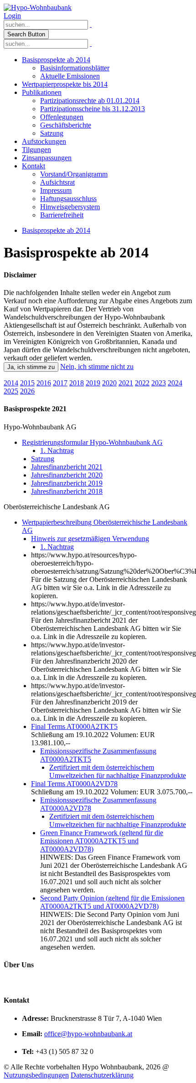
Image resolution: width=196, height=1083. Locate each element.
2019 (93, 383)
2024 (175, 383)
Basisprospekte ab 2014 (56, 60)
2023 (158, 383)
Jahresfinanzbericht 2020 (67, 475)
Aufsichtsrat (57, 182)
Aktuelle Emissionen (70, 76)
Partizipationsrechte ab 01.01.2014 (89, 100)
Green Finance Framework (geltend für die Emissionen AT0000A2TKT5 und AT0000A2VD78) (101, 841)
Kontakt (33, 166)
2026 (27, 391)
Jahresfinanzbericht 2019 (67, 483)
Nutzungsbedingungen (36, 1075)
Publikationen (42, 92)
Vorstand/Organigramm (74, 174)
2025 (11, 391)
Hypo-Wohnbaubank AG (40, 427)
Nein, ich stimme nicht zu (97, 366)
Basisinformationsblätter (74, 68)
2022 (142, 383)
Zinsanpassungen (47, 158)
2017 (60, 383)
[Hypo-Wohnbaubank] (38, 7)
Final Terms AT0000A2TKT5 (74, 726)
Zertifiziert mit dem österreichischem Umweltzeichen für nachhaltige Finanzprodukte (117, 771)
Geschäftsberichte (65, 125)
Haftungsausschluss (68, 198)
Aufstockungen (44, 141)
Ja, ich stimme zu (31, 367)
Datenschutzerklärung (102, 1075)
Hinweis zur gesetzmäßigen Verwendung (90, 538)
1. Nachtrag (57, 450)
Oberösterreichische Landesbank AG (57, 507)
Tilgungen (36, 149)
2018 (76, 383)
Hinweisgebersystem (70, 207)
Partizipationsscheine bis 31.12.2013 (92, 109)
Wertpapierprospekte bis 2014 (65, 84)
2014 (11, 383)
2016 (43, 383)
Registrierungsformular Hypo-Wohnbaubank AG (92, 442)
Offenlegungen (61, 117)
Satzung (51, 133)
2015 (27, 383)
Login (12, 16)
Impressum (56, 190)
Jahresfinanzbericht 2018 (67, 491)
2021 (126, 383)
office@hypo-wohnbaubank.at (88, 1034)
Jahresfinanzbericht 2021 (67, 467)
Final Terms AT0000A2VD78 (74, 784)
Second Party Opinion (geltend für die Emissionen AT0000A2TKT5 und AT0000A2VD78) (112, 902)
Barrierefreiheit (61, 215)
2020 (109, 383)
